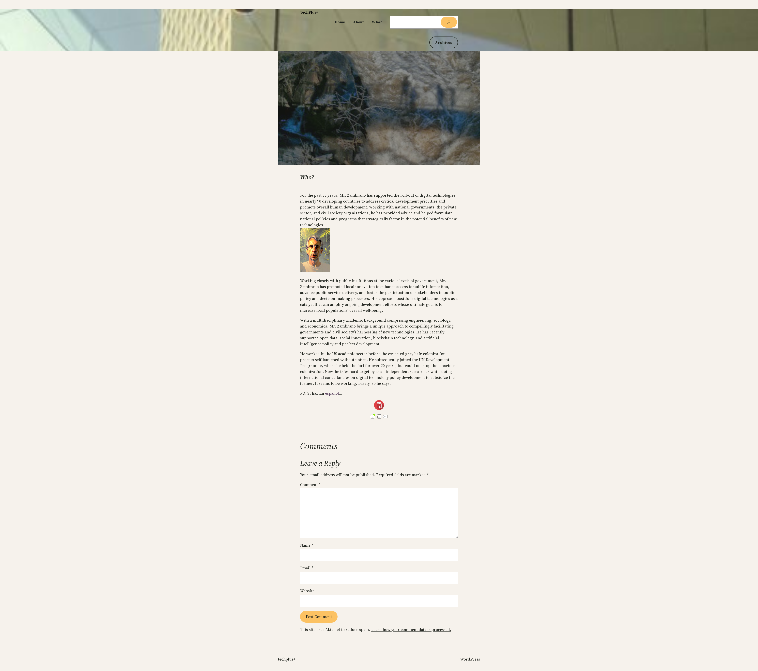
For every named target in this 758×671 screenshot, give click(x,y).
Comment (310, 484)
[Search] (449, 22)
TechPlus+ (309, 12)
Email (306, 568)
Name (306, 545)
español (332, 393)
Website (307, 591)
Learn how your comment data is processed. (411, 629)
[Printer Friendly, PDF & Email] (379, 416)
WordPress (470, 659)
